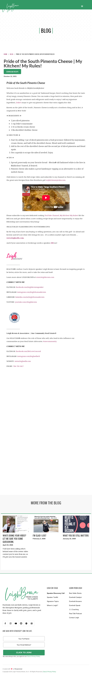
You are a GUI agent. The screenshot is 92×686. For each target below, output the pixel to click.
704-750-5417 (18, 366)
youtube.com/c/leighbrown (26, 302)
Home (5, 54)
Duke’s (18, 102)
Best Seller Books (75, 593)
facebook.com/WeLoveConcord (28, 351)
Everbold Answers (75, 601)
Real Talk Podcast (75, 613)
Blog (11, 54)
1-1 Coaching (74, 609)
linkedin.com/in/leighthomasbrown (29, 297)
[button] (82, 5)
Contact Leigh (74, 617)
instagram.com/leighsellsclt (28, 356)
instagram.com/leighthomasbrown (31, 292)
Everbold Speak (74, 605)
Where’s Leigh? (52, 605)
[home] (12, 5)
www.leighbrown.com (45, 277)
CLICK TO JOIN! (24, 652)
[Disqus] (46, 396)
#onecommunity (50, 341)
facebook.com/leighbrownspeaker (30, 287)
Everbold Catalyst (75, 597)
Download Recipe (12, 71)
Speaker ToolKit (52, 597)
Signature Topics (53, 601)
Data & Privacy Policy (33, 656)
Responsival (18, 669)
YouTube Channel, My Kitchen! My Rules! (61, 215)
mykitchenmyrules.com (55, 180)
